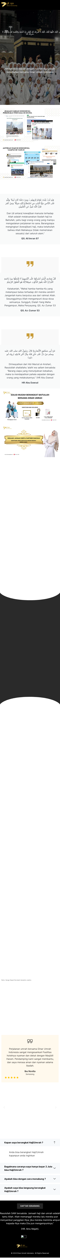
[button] (4, 1107)
